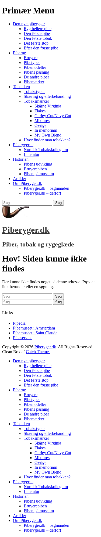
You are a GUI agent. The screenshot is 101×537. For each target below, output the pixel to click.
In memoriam (45, 130)
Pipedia (19, 323)
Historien (21, 159)
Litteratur (31, 154)
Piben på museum (39, 173)
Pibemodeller (35, 67)
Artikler (19, 178)
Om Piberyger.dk (27, 183)
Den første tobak (38, 38)
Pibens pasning (36, 72)
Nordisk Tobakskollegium (46, 149)
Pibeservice (22, 337)
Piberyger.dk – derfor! (42, 193)
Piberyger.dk (26, 230)
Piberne (19, 53)
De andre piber (36, 77)
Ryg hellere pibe (37, 28)
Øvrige (40, 125)
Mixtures (42, 120)
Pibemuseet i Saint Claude (35, 333)
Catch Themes (38, 351)
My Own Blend (47, 135)
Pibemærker (34, 82)
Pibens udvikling (38, 164)
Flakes (40, 111)
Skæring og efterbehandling (47, 96)
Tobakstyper (34, 91)
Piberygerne (23, 144)
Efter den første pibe (41, 48)
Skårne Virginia (47, 106)
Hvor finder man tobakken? (47, 140)
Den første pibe (37, 33)
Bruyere (30, 57)
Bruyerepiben (35, 169)
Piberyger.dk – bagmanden (46, 188)
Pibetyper (32, 62)
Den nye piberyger (29, 24)
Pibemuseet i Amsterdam (34, 328)
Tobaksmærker (36, 101)
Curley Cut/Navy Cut (52, 115)
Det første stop (36, 43)
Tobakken (21, 86)
